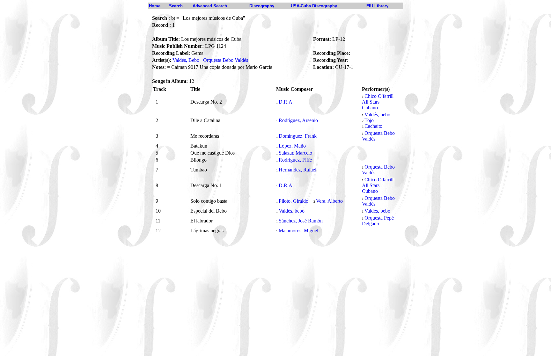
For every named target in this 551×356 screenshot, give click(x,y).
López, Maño (292, 146)
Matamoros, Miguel (298, 230)
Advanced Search (210, 6)
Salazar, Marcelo (295, 153)
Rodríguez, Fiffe (295, 160)
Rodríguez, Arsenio (298, 120)
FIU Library (377, 6)
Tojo (369, 120)
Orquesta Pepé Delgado (378, 220)
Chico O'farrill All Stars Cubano (377, 101)
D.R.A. (286, 102)
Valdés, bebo (377, 114)
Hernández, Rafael (297, 169)
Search (176, 6)
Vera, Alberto (329, 201)
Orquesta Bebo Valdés (225, 60)
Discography (261, 6)
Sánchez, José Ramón (301, 220)
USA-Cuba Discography (314, 6)
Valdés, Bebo (186, 60)
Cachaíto (373, 126)
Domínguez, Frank (298, 136)
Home (154, 6)
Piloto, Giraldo (293, 201)
